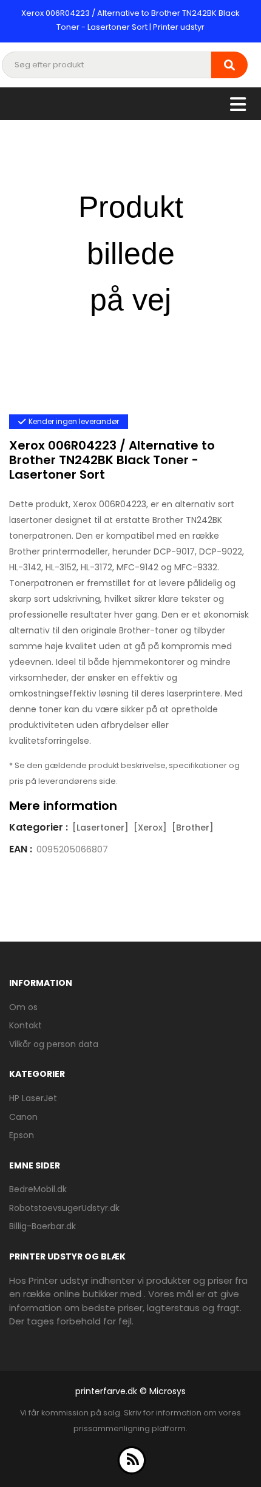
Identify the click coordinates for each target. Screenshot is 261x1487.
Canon (23, 1117)
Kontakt (25, 1025)
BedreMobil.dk (38, 1189)
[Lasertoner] (100, 827)
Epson (21, 1135)
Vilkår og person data (53, 1044)
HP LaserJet (33, 1098)
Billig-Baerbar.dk (42, 1226)
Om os (23, 1007)
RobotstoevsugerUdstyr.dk (64, 1208)
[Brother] (193, 827)
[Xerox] (150, 827)
